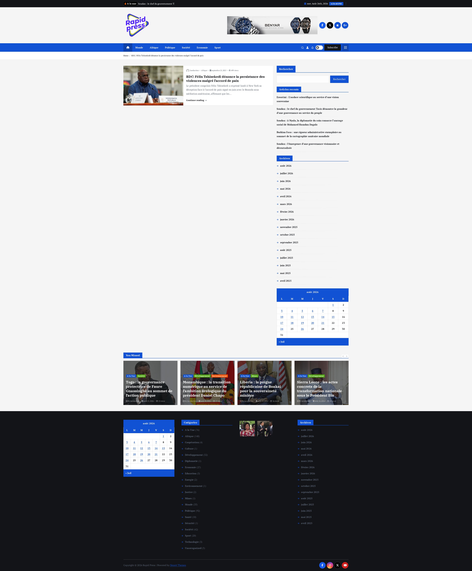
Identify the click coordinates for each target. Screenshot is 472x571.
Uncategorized (193, 548)
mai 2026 (285, 188)
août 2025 (286, 250)
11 (292, 316)
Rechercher (286, 69)
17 (281, 322)
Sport (217, 47)
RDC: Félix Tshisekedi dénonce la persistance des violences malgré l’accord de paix (167, 55)
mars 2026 (286, 204)
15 (333, 316)
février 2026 (287, 211)
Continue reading (195, 100)
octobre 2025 (287, 234)
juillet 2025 (286, 257)
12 (302, 316)
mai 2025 (285, 273)
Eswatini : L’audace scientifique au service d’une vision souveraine (318, 391)
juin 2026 (285, 181)
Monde (139, 47)
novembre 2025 (289, 227)
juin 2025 (285, 265)
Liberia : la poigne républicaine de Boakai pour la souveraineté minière (203, 389)
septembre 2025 (289, 242)
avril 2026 (285, 196)
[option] (150, 383)
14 (322, 316)
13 (312, 316)
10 (281, 316)
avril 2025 (285, 280)
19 (302, 322)
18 (292, 322)
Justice (189, 492)
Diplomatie (191, 461)
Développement (145, 376)
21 (322, 322)
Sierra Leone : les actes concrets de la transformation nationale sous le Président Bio (262, 389)
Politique (170, 47)
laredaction (194, 70)
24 (281, 328)
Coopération (192, 442)
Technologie (332, 380)
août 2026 (286, 165)
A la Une (131, 376)
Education (190, 473)
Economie (202, 47)
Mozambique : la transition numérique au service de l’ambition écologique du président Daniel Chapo (150, 389)
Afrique (154, 47)
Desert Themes (178, 565)
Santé (188, 517)
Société (186, 47)
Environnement (162, 376)
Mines (197, 376)
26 (302, 328)
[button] (343, 356)
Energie (189, 479)
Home (125, 55)
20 (312, 322)
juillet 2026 (286, 173)
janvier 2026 (287, 219)
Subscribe (332, 47)
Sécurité (189, 523)
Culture (189, 448)
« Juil (282, 341)
